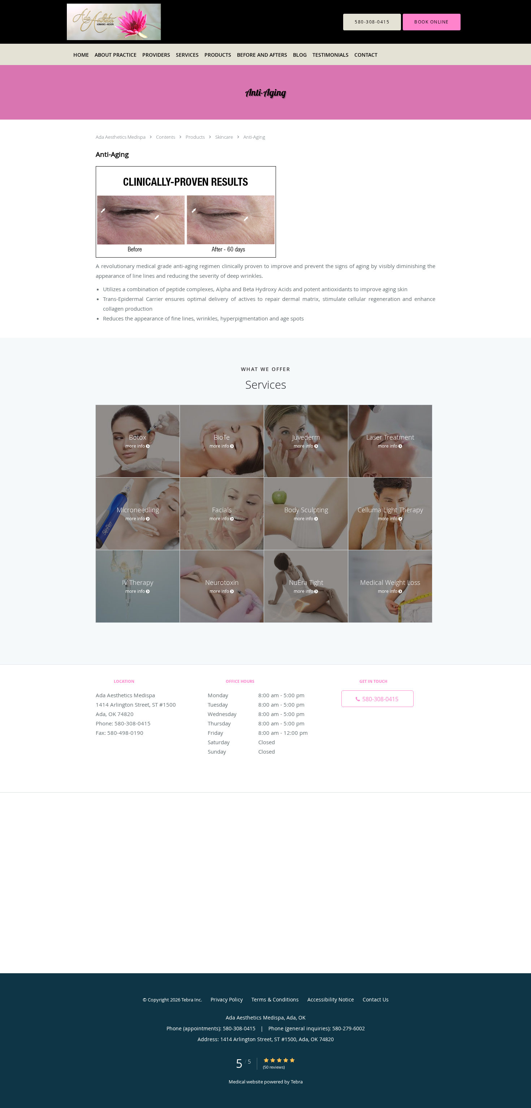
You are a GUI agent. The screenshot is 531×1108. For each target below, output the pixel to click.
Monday (256, 695)
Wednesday (256, 713)
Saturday (241, 742)
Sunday (241, 751)
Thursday (256, 723)
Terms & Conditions (275, 999)
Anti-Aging (254, 137)
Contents (166, 137)
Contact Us (376, 999)
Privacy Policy (227, 999)
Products (196, 137)
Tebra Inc (191, 999)
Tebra (297, 1081)
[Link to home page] (132, 22)
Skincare (224, 137)
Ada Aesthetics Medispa (121, 137)
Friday (258, 732)
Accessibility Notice (330, 999)
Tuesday (256, 704)
